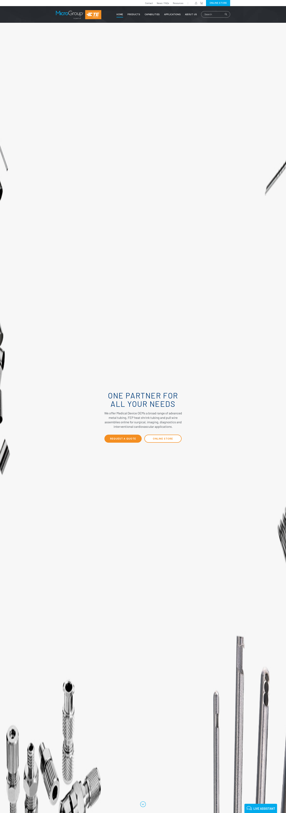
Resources (178, 3)
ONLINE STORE (218, 3)
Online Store (163, 438)
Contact (149, 3)
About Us (191, 14)
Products (134, 14)
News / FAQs (163, 3)
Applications (172, 14)
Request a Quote (123, 438)
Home (119, 14)
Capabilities (152, 14)
